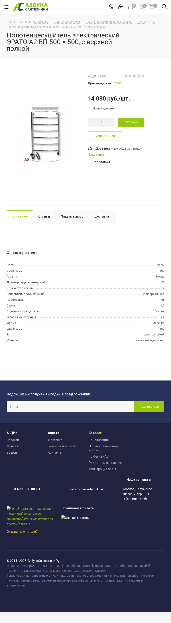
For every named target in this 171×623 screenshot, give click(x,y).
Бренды (12, 452)
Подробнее (96, 154)
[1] (126, 76)
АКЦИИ (12, 433)
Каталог (95, 433)
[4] (139, 76)
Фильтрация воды (102, 469)
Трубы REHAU (99, 456)
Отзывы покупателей (22, 531)
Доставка (55, 440)
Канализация (99, 440)
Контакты (55, 452)
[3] (134, 76)
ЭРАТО (116, 83)
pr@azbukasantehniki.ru (86, 489)
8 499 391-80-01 (27, 489)
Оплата (53, 433)
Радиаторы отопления (105, 463)
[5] (143, 76)
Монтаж (13, 446)
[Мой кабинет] (120, 7)
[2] (130, 76)
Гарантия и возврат (62, 446)
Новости (13, 440)
